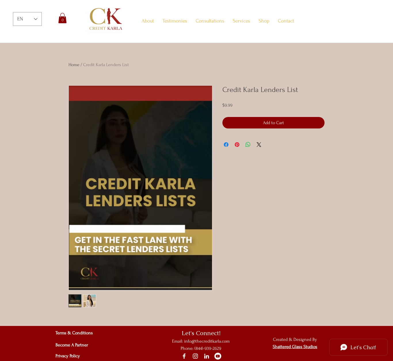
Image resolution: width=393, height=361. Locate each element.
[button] (62, 18)
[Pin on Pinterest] (237, 144)
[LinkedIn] (206, 356)
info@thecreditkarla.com (207, 341)
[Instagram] (195, 356)
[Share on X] (258, 144)
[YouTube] (217, 356)
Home (73, 64)
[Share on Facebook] (226, 144)
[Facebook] (184, 356)
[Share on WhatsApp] (248, 144)
